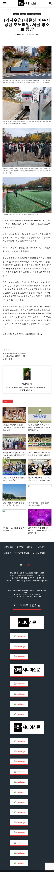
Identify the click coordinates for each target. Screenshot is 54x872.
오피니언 (23, 14)
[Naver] (6, 40)
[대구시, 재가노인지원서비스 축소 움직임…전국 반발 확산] (40, 442)
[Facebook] (12, 40)
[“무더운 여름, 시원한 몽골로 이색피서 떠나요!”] (40, 492)
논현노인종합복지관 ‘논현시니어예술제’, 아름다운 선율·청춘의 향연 (14, 356)
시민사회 (37, 14)
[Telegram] (29, 40)
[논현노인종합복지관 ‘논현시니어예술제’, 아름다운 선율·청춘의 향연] (14, 415)
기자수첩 (30, 14)
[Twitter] (18, 40)
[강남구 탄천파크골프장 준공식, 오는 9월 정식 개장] (14, 492)
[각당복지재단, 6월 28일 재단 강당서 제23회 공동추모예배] (40, 467)
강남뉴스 (9, 9)
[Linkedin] (23, 40)
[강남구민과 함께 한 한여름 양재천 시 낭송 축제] (14, 467)
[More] (47, 40)
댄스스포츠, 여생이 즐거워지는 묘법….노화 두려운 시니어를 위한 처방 (39, 530)
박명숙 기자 (20, 35)
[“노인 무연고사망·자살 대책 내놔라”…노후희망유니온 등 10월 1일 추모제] (40, 415)
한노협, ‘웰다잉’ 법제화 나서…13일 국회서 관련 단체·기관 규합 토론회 (14, 455)
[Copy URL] (35, 40)
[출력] (41, 40)
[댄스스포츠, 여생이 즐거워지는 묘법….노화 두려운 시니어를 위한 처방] (40, 517)
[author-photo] (27, 380)
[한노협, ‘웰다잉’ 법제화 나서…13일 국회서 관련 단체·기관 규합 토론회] (14, 442)
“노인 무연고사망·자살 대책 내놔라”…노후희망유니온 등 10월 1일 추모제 (39, 427)
